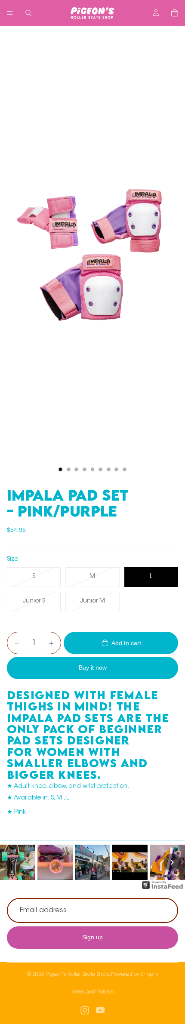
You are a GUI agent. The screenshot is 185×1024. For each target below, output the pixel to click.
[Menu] (10, 13)
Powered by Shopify (134, 974)
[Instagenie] (162, 889)
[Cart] (174, 12)
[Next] (172, 862)
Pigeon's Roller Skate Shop (77, 974)
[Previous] (13, 862)
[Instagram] (85, 1010)
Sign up (92, 937)
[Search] (28, 12)
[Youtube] (100, 1010)
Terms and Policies (93, 992)
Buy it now (93, 667)
